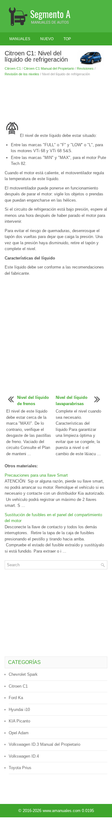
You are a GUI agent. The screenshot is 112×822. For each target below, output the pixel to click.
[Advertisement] (56, 98)
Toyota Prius (20, 767)
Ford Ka (16, 697)
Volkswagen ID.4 (24, 756)
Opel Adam (19, 733)
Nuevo (47, 39)
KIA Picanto (19, 721)
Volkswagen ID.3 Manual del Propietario (44, 744)
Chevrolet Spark (23, 674)
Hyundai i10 (19, 709)
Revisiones (85, 68)
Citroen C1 (13, 68)
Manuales (19, 39)
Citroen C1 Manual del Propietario (49, 68)
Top (67, 39)
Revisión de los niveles (22, 74)
